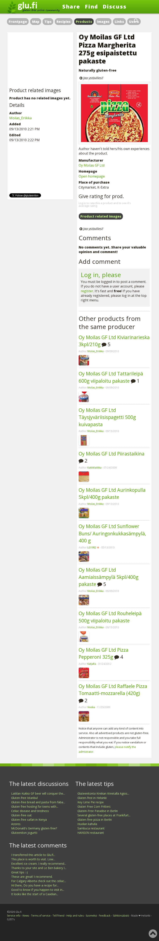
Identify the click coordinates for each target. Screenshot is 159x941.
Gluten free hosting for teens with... (34, 806)
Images (103, 21)
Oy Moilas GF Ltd (92, 165)
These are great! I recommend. (32, 877)
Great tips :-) (19, 872)
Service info (13, 915)
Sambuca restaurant (91, 828)
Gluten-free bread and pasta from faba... (38, 802)
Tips (48, 21)
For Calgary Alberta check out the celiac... (38, 881)
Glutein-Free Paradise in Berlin (97, 811)
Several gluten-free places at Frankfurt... (103, 815)
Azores (15, 824)
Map (35, 21)
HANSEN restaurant (90, 833)
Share (71, 6)
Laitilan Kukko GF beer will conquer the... (38, 793)
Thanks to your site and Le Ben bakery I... (38, 868)
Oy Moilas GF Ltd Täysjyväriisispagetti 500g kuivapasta (107, 417)
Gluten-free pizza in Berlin (94, 820)
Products (84, 21)
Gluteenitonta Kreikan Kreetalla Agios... (103, 793)
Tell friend (58, 915)
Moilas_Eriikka (95, 351)
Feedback (104, 915)
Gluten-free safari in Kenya (29, 820)
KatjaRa (91, 664)
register (87, 291)
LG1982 (91, 547)
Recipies (64, 21)
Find (91, 6)
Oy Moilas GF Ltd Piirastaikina (112, 453)
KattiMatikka (94, 467)
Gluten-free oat (21, 815)
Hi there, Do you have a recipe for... (35, 885)
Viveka (91, 707)
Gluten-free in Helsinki (92, 798)
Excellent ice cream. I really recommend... (38, 864)
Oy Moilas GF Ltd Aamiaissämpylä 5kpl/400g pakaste (108, 576)
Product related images (100, 216)
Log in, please (101, 274)
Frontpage (18, 21)
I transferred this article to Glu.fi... (33, 855)
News (26, 915)
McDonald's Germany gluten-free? (34, 828)
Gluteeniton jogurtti (24, 833)
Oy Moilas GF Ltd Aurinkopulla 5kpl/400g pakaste (112, 493)
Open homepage (92, 176)
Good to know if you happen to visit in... (37, 890)
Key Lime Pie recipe (90, 802)
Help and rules (75, 915)
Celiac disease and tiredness (30, 811)
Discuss (114, 6)
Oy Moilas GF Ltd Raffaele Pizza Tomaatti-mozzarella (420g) (113, 690)
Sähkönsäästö (121, 915)
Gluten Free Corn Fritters (94, 806)
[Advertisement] (40, 60)
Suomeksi (91, 915)
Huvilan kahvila (87, 824)
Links (119, 21)
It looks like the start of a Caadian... (34, 894)
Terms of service (41, 915)
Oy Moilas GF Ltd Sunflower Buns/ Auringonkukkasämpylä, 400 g (112, 533)
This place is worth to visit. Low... (33, 859)
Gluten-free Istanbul (24, 798)
